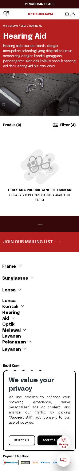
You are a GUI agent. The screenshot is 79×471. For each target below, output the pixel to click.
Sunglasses (14, 278)
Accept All (50, 440)
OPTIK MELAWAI (10, 26)
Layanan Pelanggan (14, 338)
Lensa (9, 290)
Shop (23, 26)
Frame (9, 266)
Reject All (21, 440)
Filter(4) (68, 125)
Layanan (11, 349)
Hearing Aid (11, 314)
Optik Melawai (11, 326)
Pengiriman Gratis (39, 4)
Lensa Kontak (10, 302)
